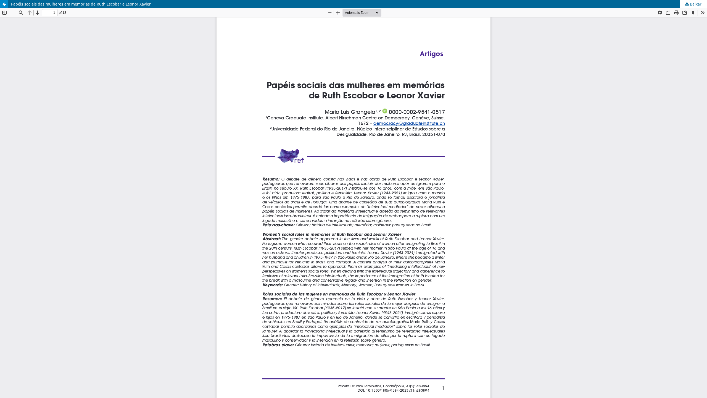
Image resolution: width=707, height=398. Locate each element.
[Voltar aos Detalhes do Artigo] (4, 4)
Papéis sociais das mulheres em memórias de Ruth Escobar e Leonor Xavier (81, 4)
